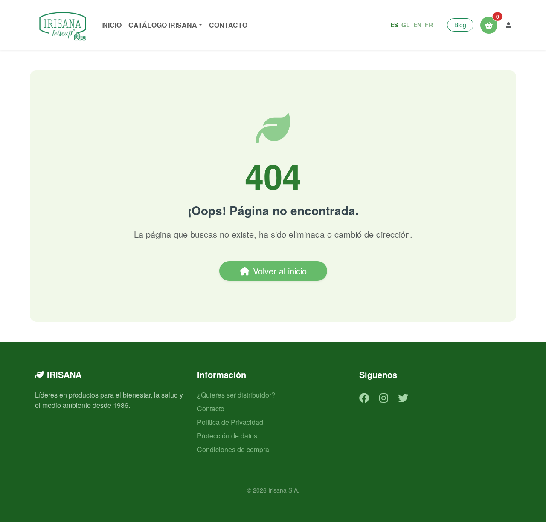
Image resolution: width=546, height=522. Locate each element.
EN (417, 24)
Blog (460, 24)
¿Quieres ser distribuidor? (236, 395)
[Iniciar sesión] (508, 24)
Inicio (111, 25)
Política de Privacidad (230, 422)
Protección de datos (227, 436)
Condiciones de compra (233, 449)
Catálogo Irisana (162, 25)
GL (405, 24)
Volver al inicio (280, 271)
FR (429, 24)
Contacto (228, 25)
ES (394, 24)
